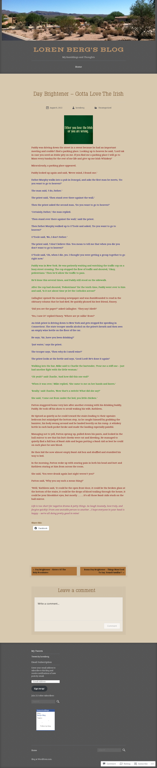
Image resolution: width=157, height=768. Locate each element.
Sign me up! (39, 689)
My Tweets (37, 651)
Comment (112, 626)
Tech (44, 722)
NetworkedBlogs (43, 710)
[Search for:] (43, 702)
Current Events (42, 720)
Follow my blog (45, 726)
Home (78, 66)
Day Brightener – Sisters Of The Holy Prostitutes (49, 571)
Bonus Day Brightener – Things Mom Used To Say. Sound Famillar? (104, 571)
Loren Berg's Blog (78, 50)
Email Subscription (41, 662)
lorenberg (80, 108)
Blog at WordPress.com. (41, 759)
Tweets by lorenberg (40, 657)
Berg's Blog (41, 715)
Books (39, 722)
